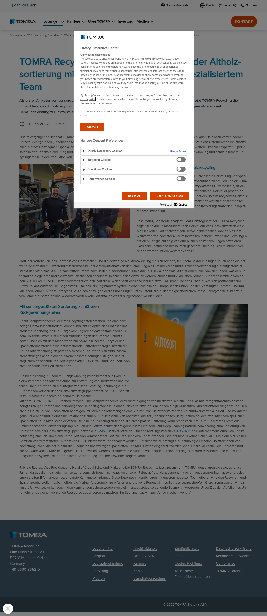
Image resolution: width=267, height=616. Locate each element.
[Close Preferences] (8, 609)
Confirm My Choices (170, 196)
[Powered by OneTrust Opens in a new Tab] (175, 205)
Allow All (92, 126)
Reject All (134, 196)
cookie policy (87, 99)
